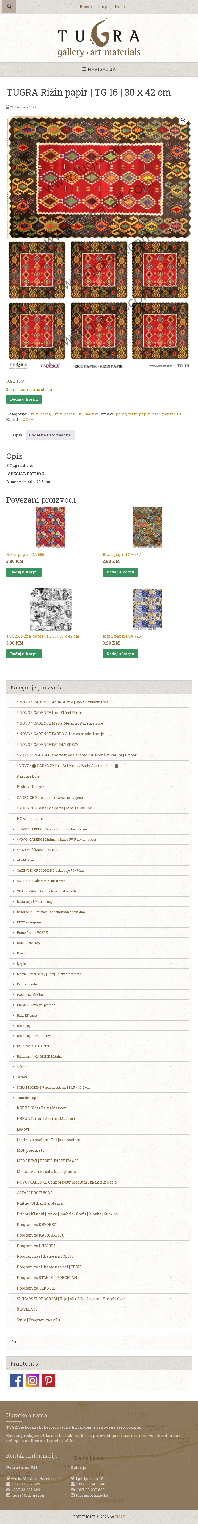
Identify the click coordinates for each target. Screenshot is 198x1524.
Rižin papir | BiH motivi (75, 413)
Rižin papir (39, 413)
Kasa (120, 6)
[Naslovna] (99, 37)
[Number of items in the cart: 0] (14, 1342)
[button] (183, 120)
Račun (86, 6)
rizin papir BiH (166, 413)
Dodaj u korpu (24, 399)
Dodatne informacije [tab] (50, 434)
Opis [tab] (17, 434)
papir (121, 413)
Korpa (103, 6)
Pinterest (48, 1380)
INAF (120, 1516)
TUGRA (27, 419)
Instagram (32, 1380)
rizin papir (139, 413)
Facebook (16, 1380)
